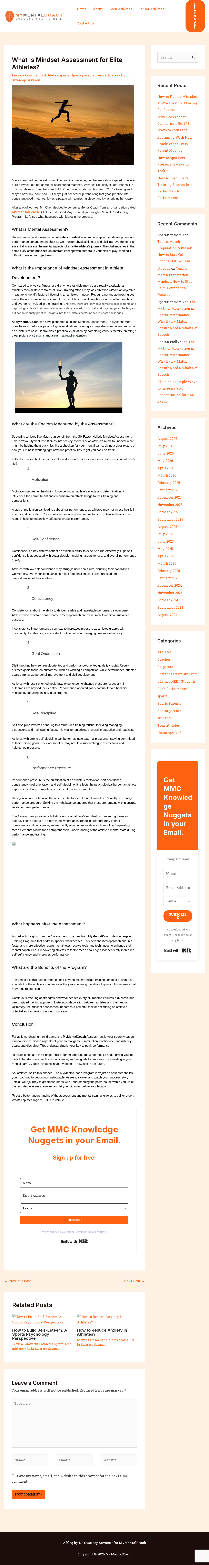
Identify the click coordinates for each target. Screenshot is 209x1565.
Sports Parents (169, 703)
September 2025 (170, 519)
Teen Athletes (120, 9)
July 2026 (165, 446)
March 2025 (166, 563)
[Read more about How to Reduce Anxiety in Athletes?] (107, 1319)
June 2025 (165, 541)
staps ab (163, 268)
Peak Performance (172, 688)
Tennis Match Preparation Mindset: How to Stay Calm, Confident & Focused (174, 281)
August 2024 (167, 615)
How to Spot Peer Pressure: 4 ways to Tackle (173, 164)
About (98, 9)
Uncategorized (169, 733)
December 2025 (169, 497)
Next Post (134, 1281)
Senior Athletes (151, 9)
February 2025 (168, 570)
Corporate (165, 666)
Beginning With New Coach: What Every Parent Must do (174, 143)
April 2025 (165, 556)
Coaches (164, 659)
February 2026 (168, 482)
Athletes (51, 75)
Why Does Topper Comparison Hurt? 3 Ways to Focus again (174, 123)
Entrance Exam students (177, 674)
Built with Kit (74, 1241)
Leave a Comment (26, 75)
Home (81, 9)
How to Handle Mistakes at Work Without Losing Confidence (177, 103)
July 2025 (165, 534)
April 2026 (165, 468)
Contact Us (85, 23)
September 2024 (170, 607)
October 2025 (167, 512)
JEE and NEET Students (176, 681)
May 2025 (165, 548)
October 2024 (167, 600)
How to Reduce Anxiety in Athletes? (102, 1332)
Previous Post (17, 1281)
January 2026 (168, 490)
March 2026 (166, 475)
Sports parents (82, 75)
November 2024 (170, 592)
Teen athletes (107, 75)
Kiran (162, 382)
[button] (195, 16)
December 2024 (169, 585)
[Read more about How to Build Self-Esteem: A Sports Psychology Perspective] (42, 1319)
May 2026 (165, 460)
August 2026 (167, 438)
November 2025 (169, 504)
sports (64, 75)
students (164, 718)
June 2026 (165, 453)
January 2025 (168, 578)
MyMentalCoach (25, 212)
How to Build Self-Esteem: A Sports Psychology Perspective (39, 1334)
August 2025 (167, 526)
